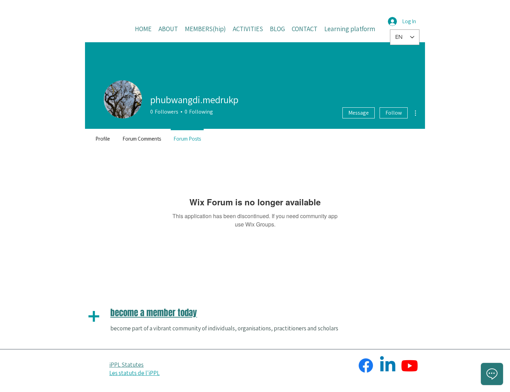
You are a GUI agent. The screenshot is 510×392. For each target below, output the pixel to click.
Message (358, 112)
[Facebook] (365, 365)
